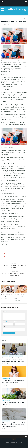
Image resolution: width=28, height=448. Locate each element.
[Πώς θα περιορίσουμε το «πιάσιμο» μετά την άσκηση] (20, 289)
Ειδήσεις (4, 18)
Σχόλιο (5, 311)
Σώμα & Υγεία (19, 356)
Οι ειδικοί (11, 356)
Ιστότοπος (5, 327)
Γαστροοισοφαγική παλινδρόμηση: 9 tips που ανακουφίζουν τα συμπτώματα (13, 382)
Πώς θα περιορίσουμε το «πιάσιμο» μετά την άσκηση (19, 296)
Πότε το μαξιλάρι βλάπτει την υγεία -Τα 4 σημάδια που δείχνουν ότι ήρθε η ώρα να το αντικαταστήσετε (14, 424)
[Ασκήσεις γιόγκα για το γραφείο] (7, 289)
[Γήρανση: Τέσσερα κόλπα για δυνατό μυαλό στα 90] (14, 393)
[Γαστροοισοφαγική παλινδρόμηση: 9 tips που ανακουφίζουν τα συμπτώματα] (14, 371)
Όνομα (5, 321)
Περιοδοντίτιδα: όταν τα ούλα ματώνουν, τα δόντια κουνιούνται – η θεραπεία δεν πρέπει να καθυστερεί (13, 359)
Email (16, 321)
